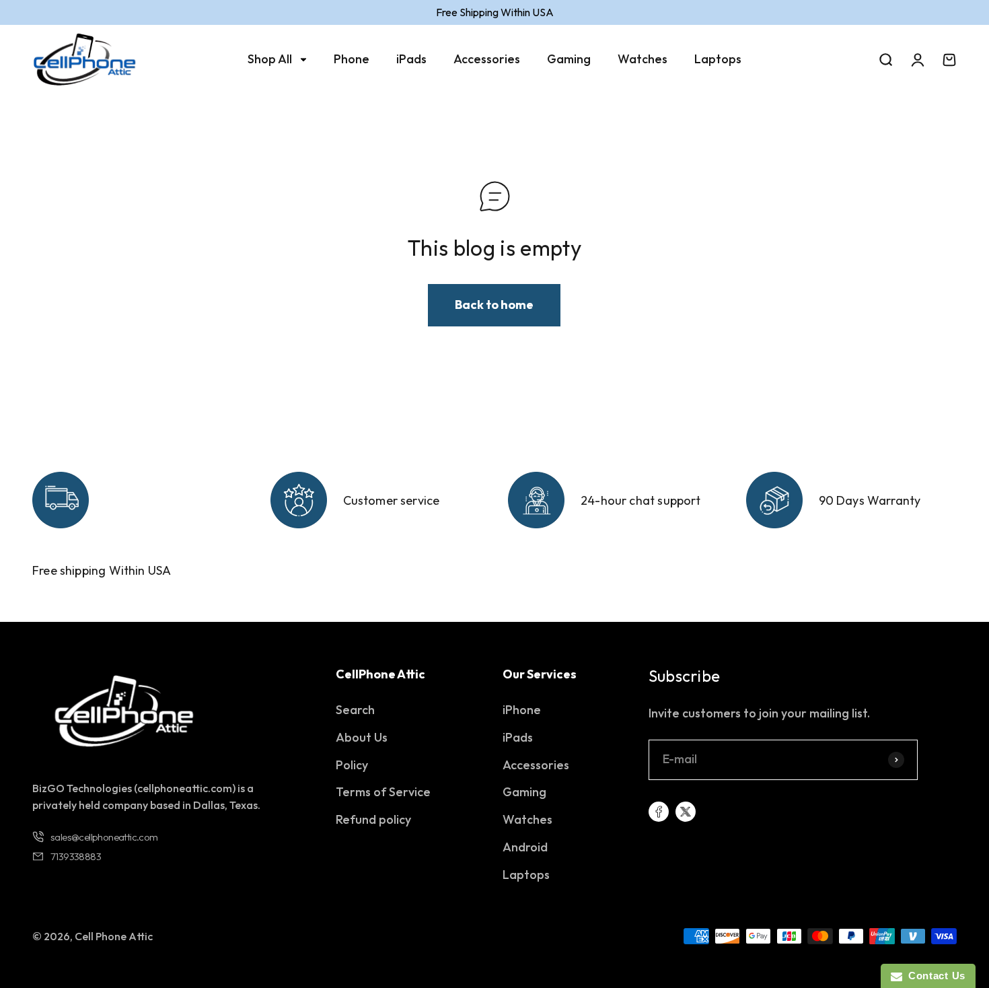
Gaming (569, 59)
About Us (362, 737)
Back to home (494, 304)
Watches (642, 59)
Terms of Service (383, 792)
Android (525, 847)
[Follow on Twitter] (685, 811)
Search (355, 709)
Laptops (717, 59)
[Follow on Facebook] (658, 811)
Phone (351, 59)
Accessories (486, 59)
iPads (411, 59)
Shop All (270, 59)
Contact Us (933, 975)
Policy (352, 765)
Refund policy (373, 819)
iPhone (522, 709)
